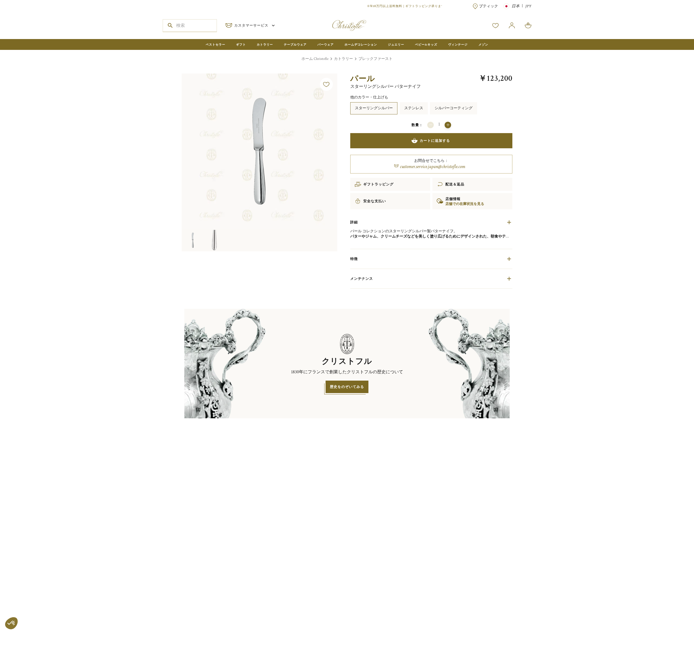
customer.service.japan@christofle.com (432, 166)
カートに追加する (435, 140)
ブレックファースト (375, 58)
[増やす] (448, 125)
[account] (495, 25)
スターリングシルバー (374, 108)
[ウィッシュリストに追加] (326, 84)
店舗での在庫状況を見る (464, 204)
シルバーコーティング (454, 108)
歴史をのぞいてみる (347, 386)
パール (362, 78)
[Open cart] (528, 25)
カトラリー (343, 58)
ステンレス (413, 108)
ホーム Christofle (315, 58)
